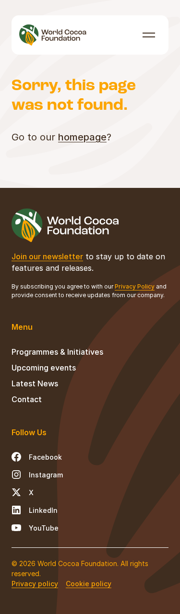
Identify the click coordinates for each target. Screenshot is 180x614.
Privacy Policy (135, 286)
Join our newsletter (47, 256)
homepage (82, 137)
